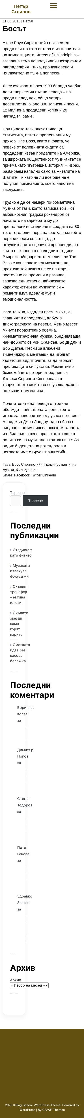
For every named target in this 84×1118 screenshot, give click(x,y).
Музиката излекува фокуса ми (20, 571)
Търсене (14, 492)
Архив (14, 980)
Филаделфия (26, 470)
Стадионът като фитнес (21, 552)
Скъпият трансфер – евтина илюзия (19, 594)
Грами (49, 464)
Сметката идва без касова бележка (20, 652)
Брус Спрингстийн (27, 464)
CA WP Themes (53, 1109)
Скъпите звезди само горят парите (19, 624)
